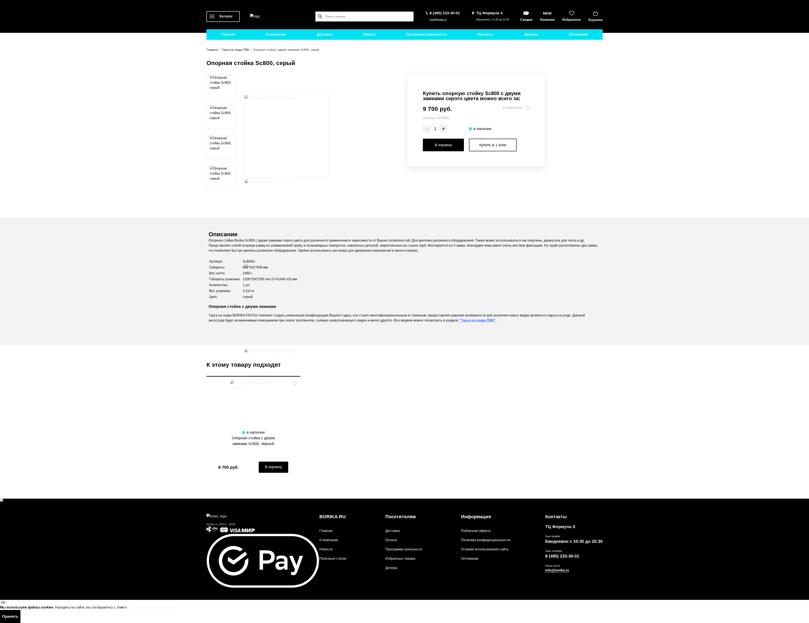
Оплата (369, 34)
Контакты (485, 34)
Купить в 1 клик (492, 145)
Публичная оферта (476, 531)
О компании (276, 34)
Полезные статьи (332, 558)
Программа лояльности (426, 34)
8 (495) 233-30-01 (562, 556)
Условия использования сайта (484, 549)
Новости (326, 549)
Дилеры (531, 34)
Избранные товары (400, 558)
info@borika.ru (438, 19)
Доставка (324, 34)
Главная (228, 34)
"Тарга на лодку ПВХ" (477, 320)
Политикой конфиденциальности (153, 607)
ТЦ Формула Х (560, 526)
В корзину (443, 145)
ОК (3, 602)
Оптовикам (578, 34)
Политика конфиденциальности (485, 540)
